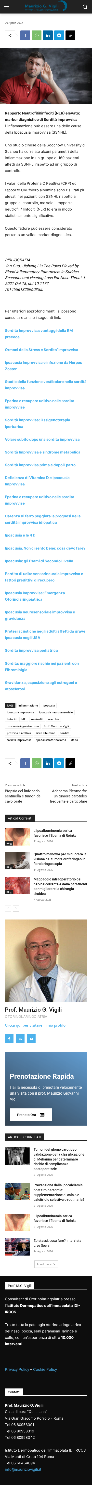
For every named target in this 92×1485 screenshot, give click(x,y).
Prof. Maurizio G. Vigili (33, 1009)
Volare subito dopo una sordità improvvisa (42, 439)
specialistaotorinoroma (51, 740)
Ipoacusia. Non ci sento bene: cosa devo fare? (45, 548)
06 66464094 (23, 1463)
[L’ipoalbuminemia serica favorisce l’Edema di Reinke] (17, 837)
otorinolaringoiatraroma (23, 726)
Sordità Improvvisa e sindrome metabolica (42, 452)
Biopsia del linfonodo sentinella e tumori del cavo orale (23, 796)
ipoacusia (49, 705)
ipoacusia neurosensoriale (56, 712)
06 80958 (19, 1431)
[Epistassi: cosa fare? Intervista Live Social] (17, 1247)
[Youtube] (31, 1038)
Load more (44, 1264)
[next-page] (16, 908)
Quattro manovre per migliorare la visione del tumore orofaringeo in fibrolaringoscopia (60, 859)
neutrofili (37, 719)
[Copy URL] (70, 35)
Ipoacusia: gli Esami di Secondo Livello (39, 561)
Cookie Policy (45, 1369)
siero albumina (45, 733)
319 (31, 1431)
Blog (9, 843)
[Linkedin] (48, 35)
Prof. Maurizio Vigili (56, 726)
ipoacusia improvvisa (20, 712)
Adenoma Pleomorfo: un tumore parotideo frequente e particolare (68, 796)
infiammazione (28, 705)
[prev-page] (8, 908)
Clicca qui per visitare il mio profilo (35, 1025)
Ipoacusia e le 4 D (20, 535)
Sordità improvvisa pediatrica (31, 650)
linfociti (11, 719)
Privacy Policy (17, 1369)
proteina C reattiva (19, 733)
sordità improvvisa (19, 740)
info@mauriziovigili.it (23, 1469)
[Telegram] (59, 35)
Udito (74, 740)
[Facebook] (25, 35)
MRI (23, 719)
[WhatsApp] (36, 35)
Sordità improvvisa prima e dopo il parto (40, 465)
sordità (64, 733)
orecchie (53, 719)
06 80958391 (22, 1424)
